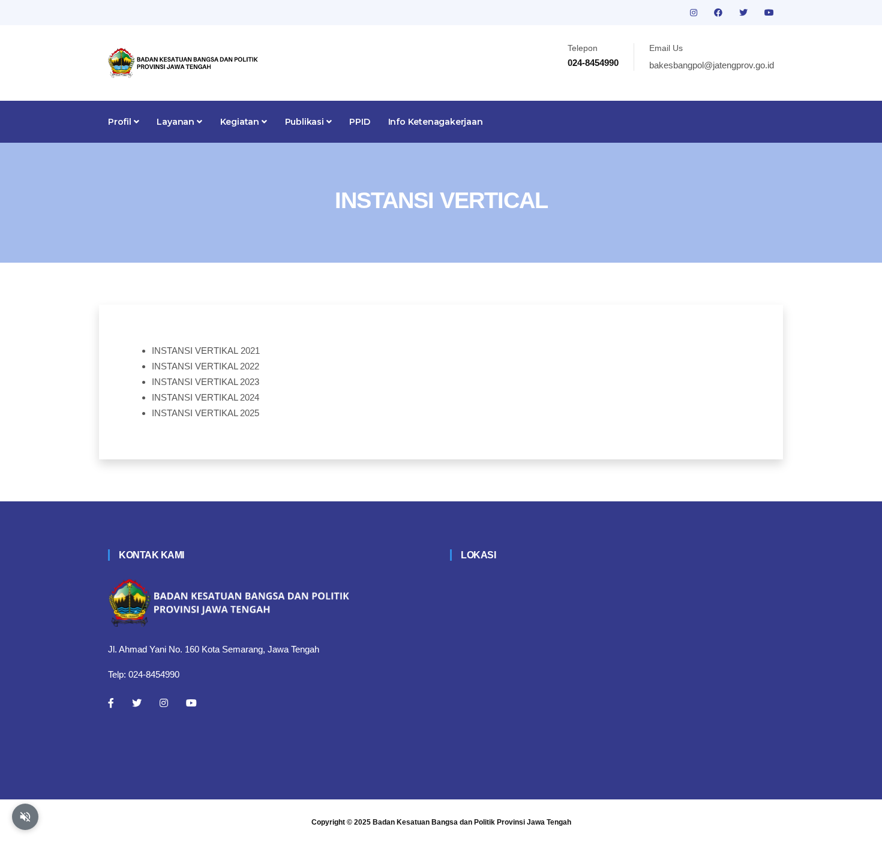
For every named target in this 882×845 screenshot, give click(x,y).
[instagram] (695, 12)
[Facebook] (111, 703)
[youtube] (769, 12)
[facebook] (719, 12)
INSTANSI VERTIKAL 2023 (205, 382)
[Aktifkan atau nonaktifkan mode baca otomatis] (25, 817)
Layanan (176, 121)
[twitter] (744, 12)
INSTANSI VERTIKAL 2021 (206, 350)
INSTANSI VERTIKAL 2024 (205, 397)
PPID (359, 121)
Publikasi (305, 121)
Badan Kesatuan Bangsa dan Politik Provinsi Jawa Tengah (472, 822)
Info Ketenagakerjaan (435, 121)
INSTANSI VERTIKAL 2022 (205, 366)
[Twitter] (136, 703)
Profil (121, 121)
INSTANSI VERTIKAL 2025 (205, 413)
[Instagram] (164, 703)
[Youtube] (191, 703)
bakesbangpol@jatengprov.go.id (711, 65)
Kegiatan (241, 121)
